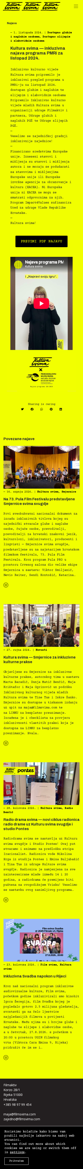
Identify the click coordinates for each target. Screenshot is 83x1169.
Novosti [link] (41, 650)
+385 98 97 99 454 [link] (17, 1104)
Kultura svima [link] (47, 491)
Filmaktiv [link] (10, 1085)
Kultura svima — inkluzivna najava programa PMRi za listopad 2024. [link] (37, 53)
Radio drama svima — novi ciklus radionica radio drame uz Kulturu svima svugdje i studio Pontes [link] (41, 824)
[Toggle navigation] (77, 7)
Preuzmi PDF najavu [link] (41, 241)
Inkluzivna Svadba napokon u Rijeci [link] (34, 976)
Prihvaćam (16, 1161)
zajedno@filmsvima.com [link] (21, 1119)
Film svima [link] (49, 964)
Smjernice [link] (69, 491)
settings (17, 1152)
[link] (31, 6)
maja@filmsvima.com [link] (19, 1114)
